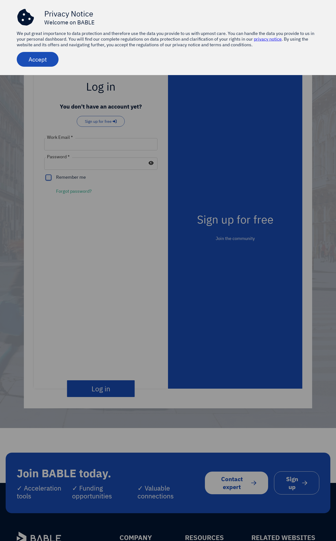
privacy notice (268, 39)
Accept (38, 59)
